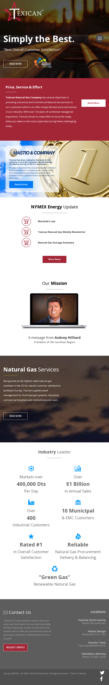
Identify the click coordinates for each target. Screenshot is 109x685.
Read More (16, 63)
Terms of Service (78, 673)
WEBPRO (14, 673)
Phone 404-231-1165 (94, 634)
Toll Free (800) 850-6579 (92, 645)
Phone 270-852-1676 (94, 656)
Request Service (15, 647)
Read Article (21, 184)
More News (54, 259)
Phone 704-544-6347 (94, 623)
